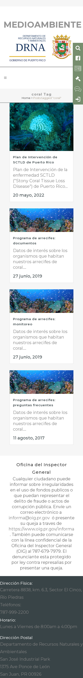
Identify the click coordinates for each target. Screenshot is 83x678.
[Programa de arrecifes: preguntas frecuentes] (41, 382)
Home (26, 98)
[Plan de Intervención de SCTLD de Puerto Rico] (41, 127)
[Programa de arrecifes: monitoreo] (41, 301)
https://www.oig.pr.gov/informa (41, 529)
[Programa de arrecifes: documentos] (41, 220)
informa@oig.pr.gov (30, 517)
